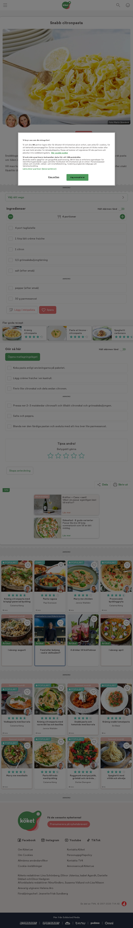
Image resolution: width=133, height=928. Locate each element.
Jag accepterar (77, 177)
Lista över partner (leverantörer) (39, 169)
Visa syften (53, 177)
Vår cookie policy (59, 153)
